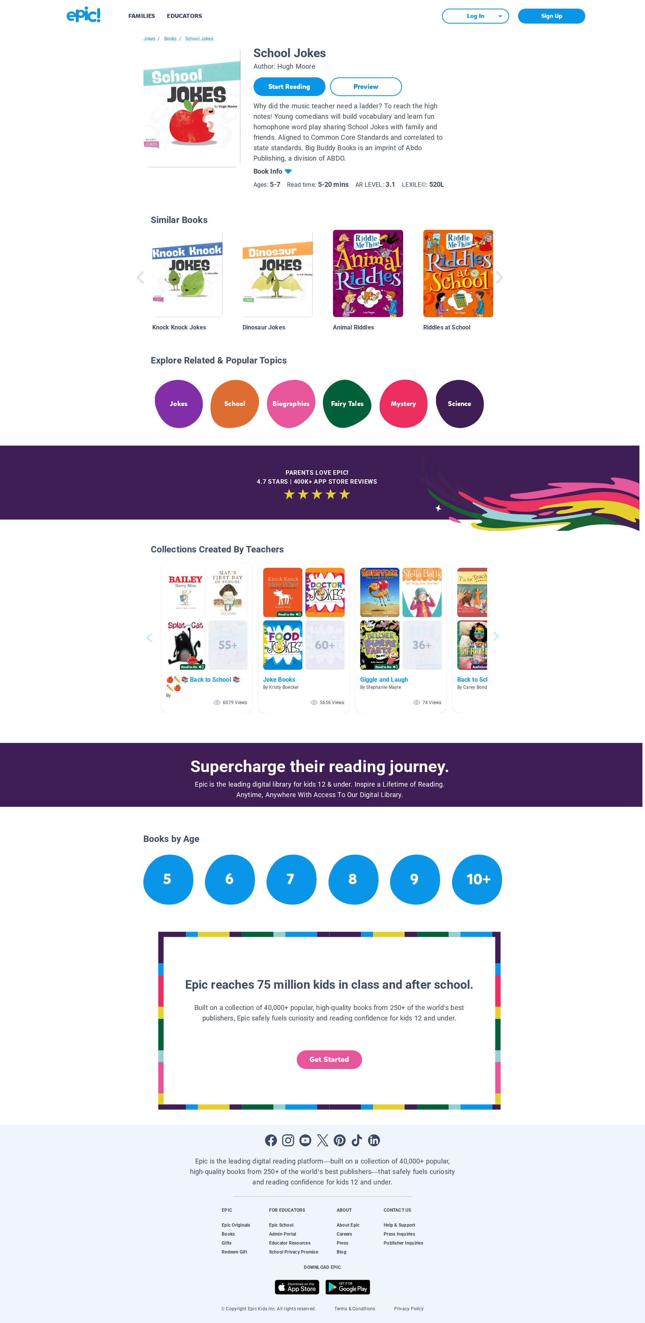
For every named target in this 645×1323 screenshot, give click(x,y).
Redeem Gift (234, 1252)
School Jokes (199, 38)
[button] (206, 638)
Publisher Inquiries (403, 1243)
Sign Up (552, 16)
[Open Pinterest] (340, 1140)
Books (170, 38)
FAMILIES (141, 16)
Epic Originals (236, 1225)
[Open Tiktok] (357, 1140)
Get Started (329, 1059)
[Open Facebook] (271, 1140)
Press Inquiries (399, 1234)
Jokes (149, 38)
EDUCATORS (184, 16)
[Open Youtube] (305, 1140)
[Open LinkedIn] (374, 1140)
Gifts (226, 1243)
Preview (365, 86)
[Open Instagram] (288, 1140)
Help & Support (399, 1225)
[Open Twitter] (322, 1140)
